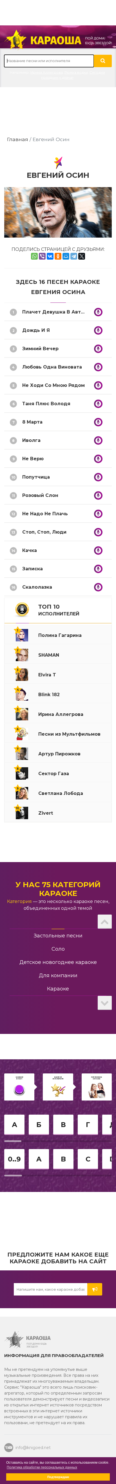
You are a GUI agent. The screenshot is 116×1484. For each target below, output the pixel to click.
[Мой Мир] (66, 256)
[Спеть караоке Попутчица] (98, 477)
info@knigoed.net (33, 1447)
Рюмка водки (76, 72)
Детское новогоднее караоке (58, 962)
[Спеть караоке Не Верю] (98, 459)
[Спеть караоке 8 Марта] (98, 422)
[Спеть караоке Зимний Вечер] (98, 349)
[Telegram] (73, 256)
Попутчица (36, 477)
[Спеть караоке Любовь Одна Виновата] (98, 367)
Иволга (31, 440)
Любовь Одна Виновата (52, 367)
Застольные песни (58, 936)
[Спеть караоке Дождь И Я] (98, 330)
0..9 (14, 1159)
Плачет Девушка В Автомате (59, 312)
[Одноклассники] (58, 256)
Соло (58, 949)
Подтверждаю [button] (58, 1477)
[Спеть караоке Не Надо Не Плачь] (98, 514)
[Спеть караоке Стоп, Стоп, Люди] (98, 532)
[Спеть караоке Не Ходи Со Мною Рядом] (98, 385)
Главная (17, 139)
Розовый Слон (40, 495)
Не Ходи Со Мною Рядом (53, 385)
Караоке (58, 989)
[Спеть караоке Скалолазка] (98, 587)
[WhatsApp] (34, 256)
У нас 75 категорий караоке (58, 889)
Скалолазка (37, 587)
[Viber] (42, 256)
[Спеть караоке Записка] (98, 569)
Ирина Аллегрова (46, 72)
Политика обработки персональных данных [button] (42, 1467)
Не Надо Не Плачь (45, 513)
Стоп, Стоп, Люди (44, 532)
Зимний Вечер (40, 348)
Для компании (58, 975)
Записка (32, 568)
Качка (29, 550)
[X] (81, 256)
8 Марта (32, 422)
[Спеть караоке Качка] (98, 550)
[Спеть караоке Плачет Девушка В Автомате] (98, 312)
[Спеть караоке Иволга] (98, 440)
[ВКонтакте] (50, 256)
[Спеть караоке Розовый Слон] (98, 495)
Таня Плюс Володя (46, 403)
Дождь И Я (36, 330)
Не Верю (33, 458)
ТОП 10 (58, 610)
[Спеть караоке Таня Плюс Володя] (98, 404)
